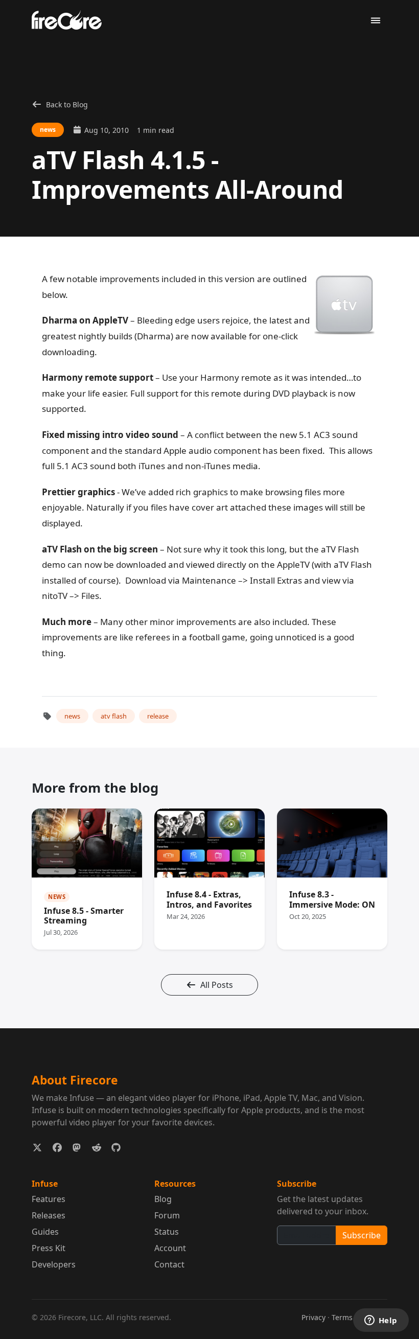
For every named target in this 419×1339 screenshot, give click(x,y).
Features (48, 1199)
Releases (48, 1215)
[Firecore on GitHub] (116, 1148)
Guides (45, 1231)
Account (170, 1248)
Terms (342, 1317)
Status (166, 1231)
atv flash (114, 716)
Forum (167, 1215)
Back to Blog (67, 104)
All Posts (216, 984)
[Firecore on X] (37, 1148)
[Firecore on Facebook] (57, 1148)
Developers (54, 1264)
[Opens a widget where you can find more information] (381, 1321)
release (158, 716)
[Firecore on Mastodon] (77, 1148)
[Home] (71, 19)
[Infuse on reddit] (97, 1148)
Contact (169, 1264)
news (72, 716)
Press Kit (48, 1248)
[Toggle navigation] (375, 21)
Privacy (313, 1317)
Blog (163, 1199)
